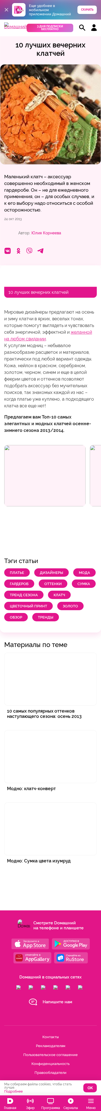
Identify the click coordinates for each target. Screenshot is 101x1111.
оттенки (53, 584)
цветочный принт (28, 606)
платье (17, 573)
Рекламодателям (50, 1046)
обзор (16, 617)
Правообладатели (50, 1073)
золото (70, 606)
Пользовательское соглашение (50, 1055)
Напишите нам (57, 1001)
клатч (59, 595)
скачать (87, 9)
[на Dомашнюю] (15, 26)
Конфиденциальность (50, 1064)
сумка (83, 584)
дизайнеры (51, 573)
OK (90, 1088)
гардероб (19, 584)
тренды (45, 617)
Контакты (50, 1037)
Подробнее (13, 1091)
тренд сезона (24, 595)
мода (84, 573)
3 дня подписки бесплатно (50, 28)
